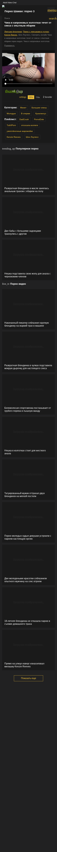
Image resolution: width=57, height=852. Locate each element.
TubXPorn (11, 125)
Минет (23, 107)
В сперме (25, 113)
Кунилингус (40, 113)
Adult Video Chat (9, 3)
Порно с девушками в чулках (36, 32)
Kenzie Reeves (10, 35)
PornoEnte (39, 119)
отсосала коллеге (29, 125)
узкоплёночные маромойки (20, 131)
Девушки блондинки (13, 32)
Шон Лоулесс (32, 137)
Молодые (11, 113)
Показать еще (28, 678)
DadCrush (24, 119)
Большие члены (39, 107)
